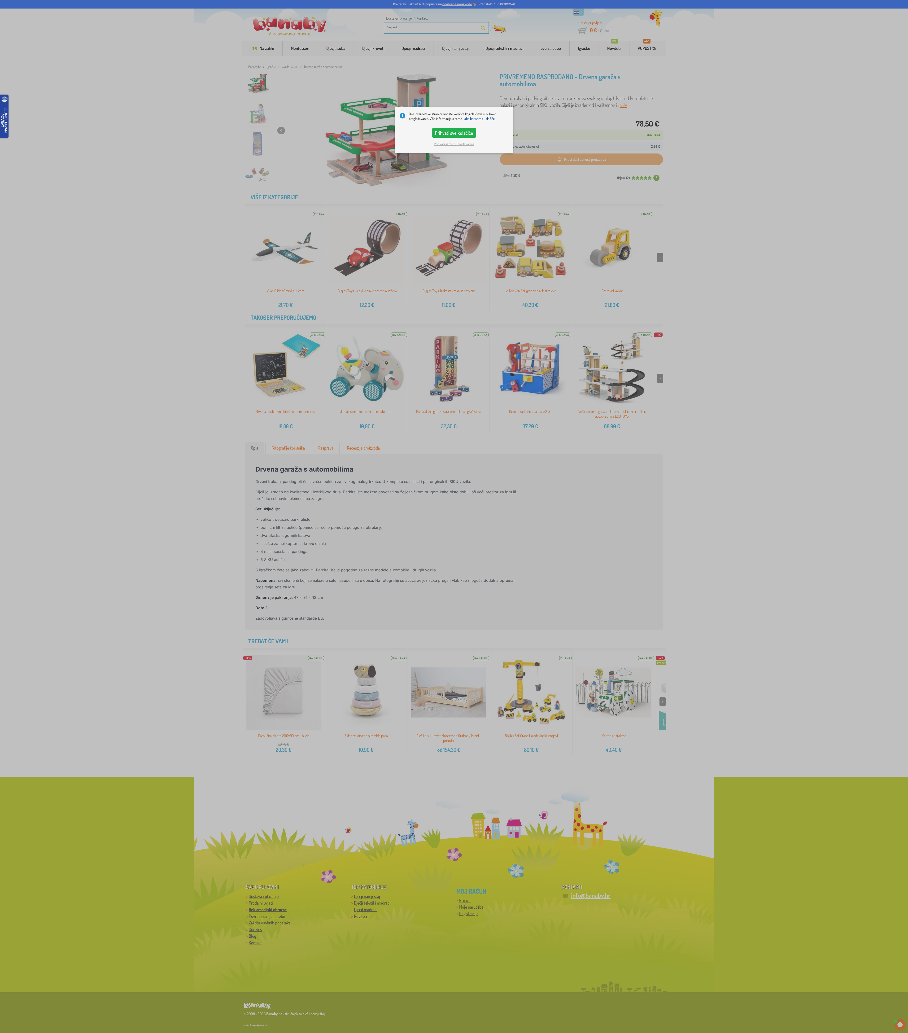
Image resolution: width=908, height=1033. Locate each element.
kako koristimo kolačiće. (479, 118)
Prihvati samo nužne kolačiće (454, 144)
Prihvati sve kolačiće (454, 133)
